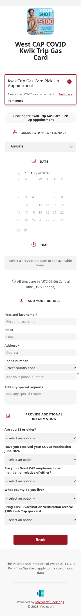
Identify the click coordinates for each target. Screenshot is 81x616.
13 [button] (47, 205)
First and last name (19, 314)
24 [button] (26, 220)
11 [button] (33, 205)
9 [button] (19, 205)
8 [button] (62, 197)
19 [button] (40, 212)
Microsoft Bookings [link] (49, 602)
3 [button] (26, 197)
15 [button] (62, 205)
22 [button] (62, 212)
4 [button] (33, 197)
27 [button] (47, 220)
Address (10, 345)
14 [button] (54, 205)
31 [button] (26, 230)
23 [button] (18, 220)
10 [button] (26, 205)
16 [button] (18, 212)
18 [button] (33, 212)
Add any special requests (23, 387)
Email (8, 330)
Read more (65, 94)
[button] (19, 173)
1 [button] (62, 189)
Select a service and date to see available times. (40, 262)
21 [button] (54, 212)
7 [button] (55, 197)
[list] (40, 90)
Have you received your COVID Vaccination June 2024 (37, 449)
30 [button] (18, 230)
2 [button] (19, 197)
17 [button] (26, 212)
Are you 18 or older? (20, 429)
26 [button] (40, 220)
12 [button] (40, 205)
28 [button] (54, 220)
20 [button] (47, 212)
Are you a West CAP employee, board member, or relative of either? (33, 470)
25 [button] (33, 220)
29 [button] (62, 220)
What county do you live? (24, 490)
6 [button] (47, 197)
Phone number (16, 361)
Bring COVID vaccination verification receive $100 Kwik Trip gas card (38, 509)
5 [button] (40, 197)
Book (41, 539)
